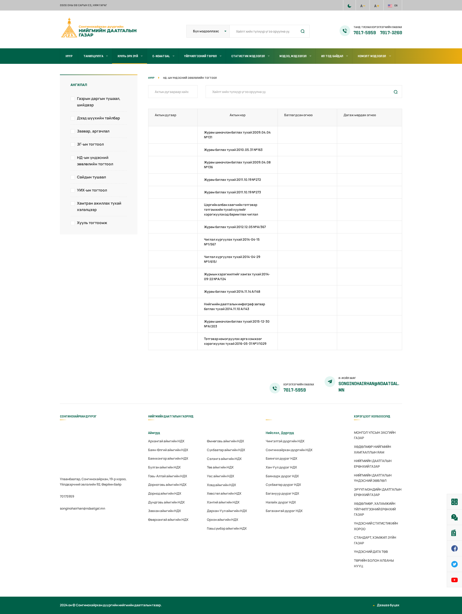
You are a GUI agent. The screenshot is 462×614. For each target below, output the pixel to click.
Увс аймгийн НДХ (220, 476)
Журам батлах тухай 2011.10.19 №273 (232, 192)
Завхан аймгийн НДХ (164, 511)
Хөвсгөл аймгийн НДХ (224, 493)
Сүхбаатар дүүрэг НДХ (283, 484)
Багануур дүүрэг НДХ (282, 493)
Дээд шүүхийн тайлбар (98, 117)
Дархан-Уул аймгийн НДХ (227, 511)
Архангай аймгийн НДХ (166, 441)
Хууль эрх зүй (128, 56)
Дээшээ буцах (388, 605)
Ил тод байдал (332, 56)
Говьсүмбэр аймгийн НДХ (227, 528)
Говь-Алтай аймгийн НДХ (167, 476)
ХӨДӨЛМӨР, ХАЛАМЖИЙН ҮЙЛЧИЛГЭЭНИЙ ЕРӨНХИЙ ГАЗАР (375, 509)
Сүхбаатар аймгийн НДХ (226, 450)
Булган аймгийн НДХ (164, 467)
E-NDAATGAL (161, 56)
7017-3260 (391, 33)
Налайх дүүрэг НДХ (281, 502)
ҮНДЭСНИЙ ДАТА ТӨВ (371, 551)
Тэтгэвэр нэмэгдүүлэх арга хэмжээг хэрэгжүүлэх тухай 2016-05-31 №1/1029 (235, 341)
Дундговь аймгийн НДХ (166, 502)
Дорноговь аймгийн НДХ (167, 484)
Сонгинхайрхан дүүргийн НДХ (289, 450)
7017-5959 (365, 33)
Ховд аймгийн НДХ (221, 485)
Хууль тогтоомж (92, 222)
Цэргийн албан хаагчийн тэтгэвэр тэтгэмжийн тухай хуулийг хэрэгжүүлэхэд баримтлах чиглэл (231, 209)
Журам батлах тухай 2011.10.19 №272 (232, 179)
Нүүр (69, 56)
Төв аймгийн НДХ (220, 467)
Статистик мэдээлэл (248, 56)
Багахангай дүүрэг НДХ (284, 511)
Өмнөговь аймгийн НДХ (225, 441)
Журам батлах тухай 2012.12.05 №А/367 (235, 227)
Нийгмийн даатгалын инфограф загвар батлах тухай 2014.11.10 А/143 (234, 306)
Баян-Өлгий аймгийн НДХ (168, 450)
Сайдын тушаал (91, 176)
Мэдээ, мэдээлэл (293, 56)
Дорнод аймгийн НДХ (164, 493)
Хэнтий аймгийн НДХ (223, 502)
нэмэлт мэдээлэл (372, 56)
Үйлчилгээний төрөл (200, 56)
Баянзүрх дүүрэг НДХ (282, 476)
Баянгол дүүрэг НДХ (281, 458)
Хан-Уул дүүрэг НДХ (281, 467)
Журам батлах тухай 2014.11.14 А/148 (232, 291)
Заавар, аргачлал (93, 131)
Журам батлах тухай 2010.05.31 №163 (233, 149)
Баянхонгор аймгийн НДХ (168, 458)
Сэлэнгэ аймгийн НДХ (224, 458)
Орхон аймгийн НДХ (222, 519)
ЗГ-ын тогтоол (90, 144)
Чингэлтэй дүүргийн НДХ (285, 441)
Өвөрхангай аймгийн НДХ (168, 519)
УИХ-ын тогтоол (92, 190)
